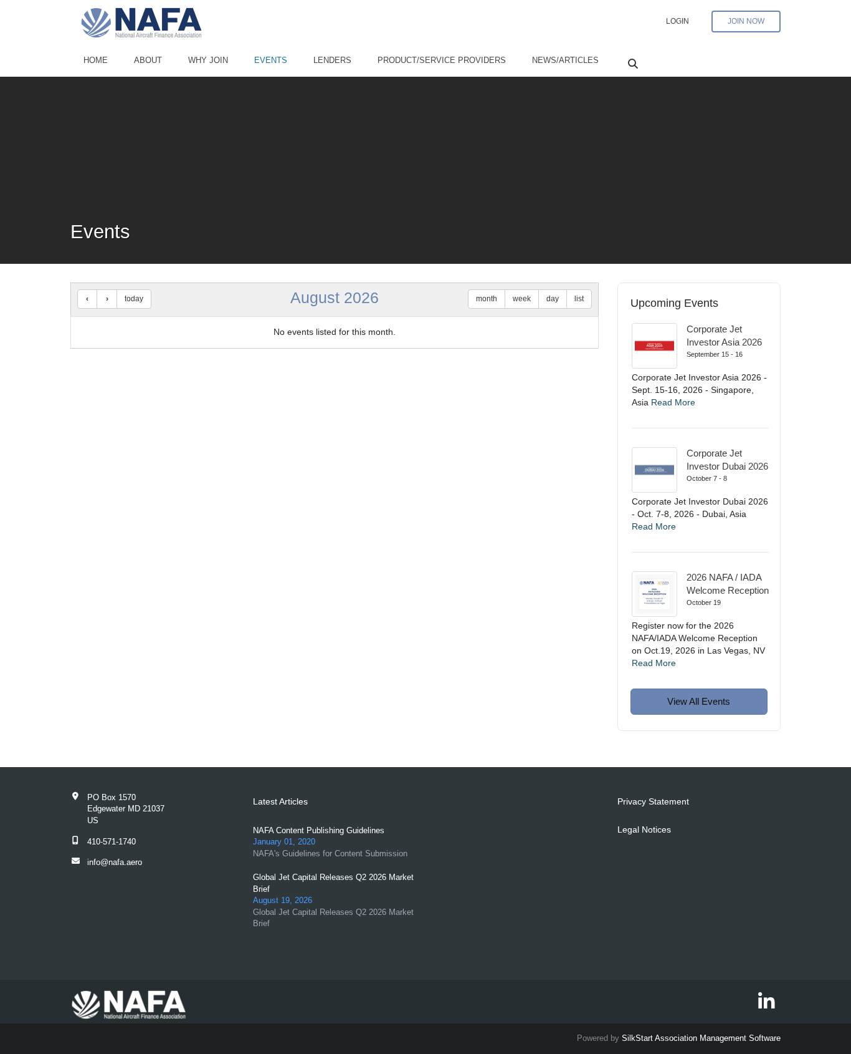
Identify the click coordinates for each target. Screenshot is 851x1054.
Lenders (332, 60)
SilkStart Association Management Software (701, 1038)
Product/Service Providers (442, 60)
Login (677, 21)
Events (270, 60)
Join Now (746, 21)
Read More (673, 402)
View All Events (698, 701)
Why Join (208, 60)
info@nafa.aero (114, 862)
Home (95, 60)
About (148, 60)
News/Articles (565, 60)
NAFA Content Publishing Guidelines (318, 830)
